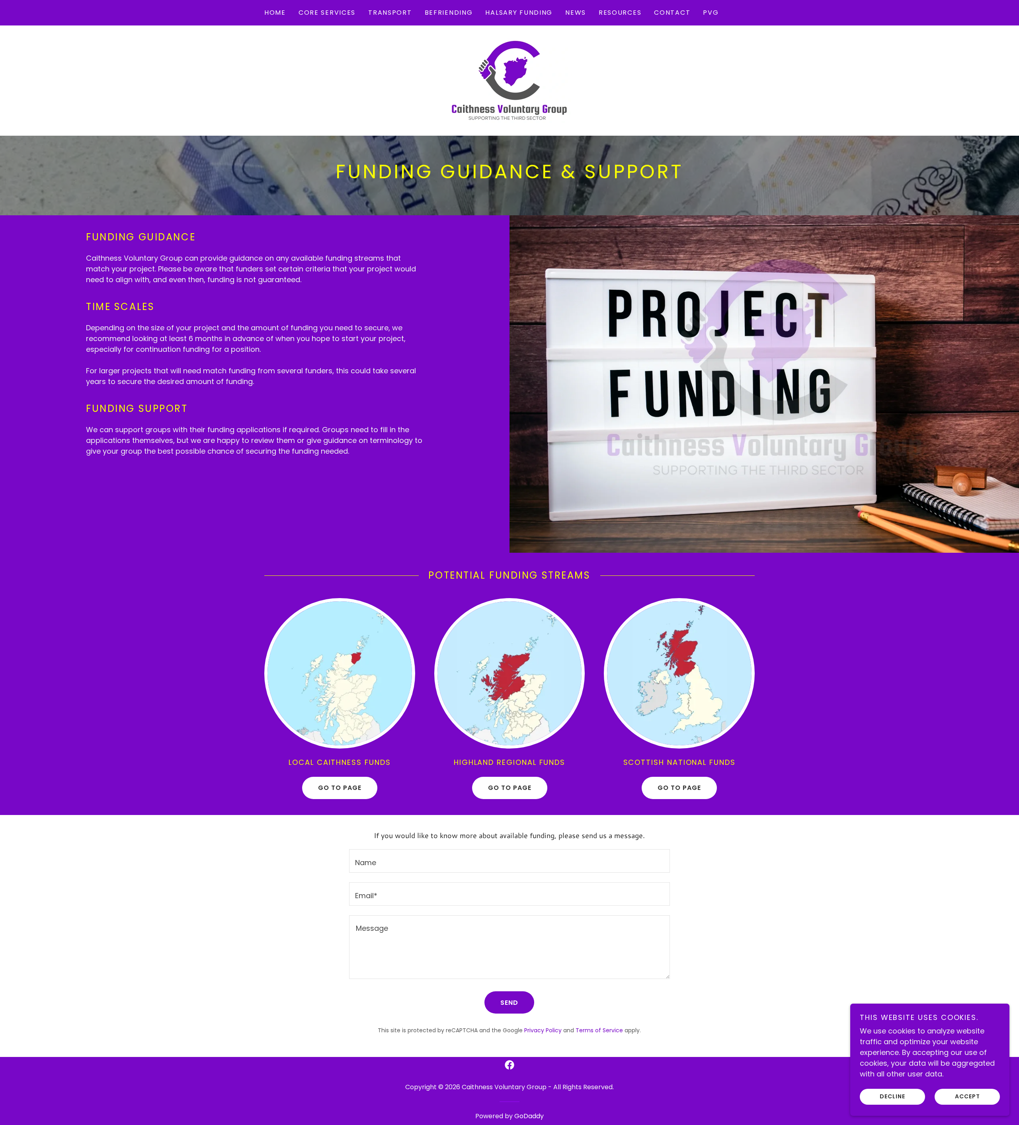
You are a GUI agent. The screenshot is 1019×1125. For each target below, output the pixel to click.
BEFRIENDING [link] (449, 12)
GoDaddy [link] (529, 1116)
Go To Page (339, 787)
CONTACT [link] (672, 12)
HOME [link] (275, 12)
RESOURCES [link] (620, 12)
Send (509, 1002)
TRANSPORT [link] (390, 12)
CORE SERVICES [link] (327, 12)
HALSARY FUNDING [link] (518, 12)
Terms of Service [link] (599, 1030)
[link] (509, 80)
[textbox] (509, 861)
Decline (892, 1096)
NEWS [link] (575, 12)
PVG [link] (710, 12)
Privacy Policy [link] (543, 1030)
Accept (967, 1096)
